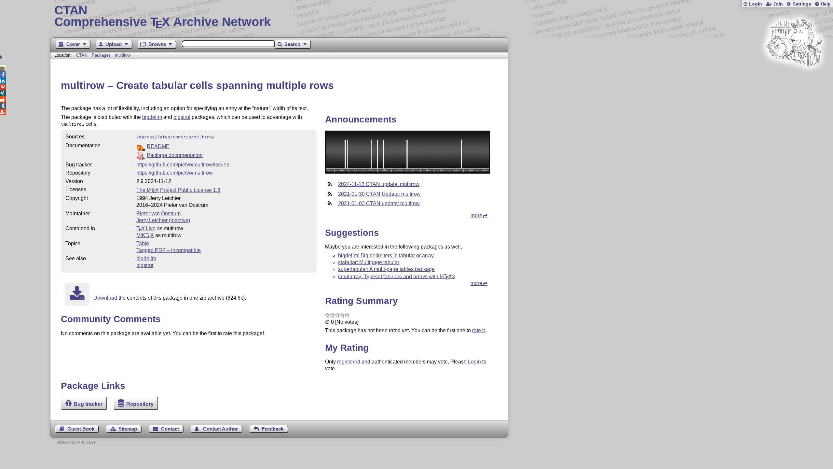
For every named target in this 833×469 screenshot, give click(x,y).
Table (142, 243)
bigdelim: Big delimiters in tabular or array (386, 255)
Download (105, 298)
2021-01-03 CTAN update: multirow (379, 203)
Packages (102, 55)
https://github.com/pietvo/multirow (174, 173)
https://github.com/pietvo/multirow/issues (182, 164)
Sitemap (127, 429)
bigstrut (181, 117)
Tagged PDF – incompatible (168, 250)
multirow (122, 55)
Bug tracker (88, 404)
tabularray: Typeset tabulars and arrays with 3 (396, 276)
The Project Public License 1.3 (178, 190)
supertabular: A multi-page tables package (386, 269)
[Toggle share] (2, 57)
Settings (802, 4)
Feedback (272, 429)
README (158, 146)
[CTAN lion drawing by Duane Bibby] (794, 79)
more (476, 215)
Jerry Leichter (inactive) (163, 220)
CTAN (81, 55)
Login (755, 4)
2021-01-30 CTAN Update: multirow (379, 194)
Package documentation (175, 155)
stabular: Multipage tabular (368, 262)
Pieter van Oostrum (158, 213)
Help (826, 4)
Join (778, 4)
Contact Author (220, 429)
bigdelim (152, 117)
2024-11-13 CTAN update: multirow (378, 184)
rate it (478, 330)
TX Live (146, 228)
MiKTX (145, 235)
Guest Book (80, 429)
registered (348, 361)
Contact (170, 429)
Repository (140, 404)
